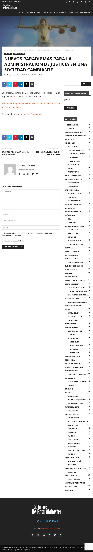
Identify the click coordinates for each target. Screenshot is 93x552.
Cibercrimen (73, 425)
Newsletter (84, 13)
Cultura (69, 248)
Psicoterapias (74, 479)
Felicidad (72, 197)
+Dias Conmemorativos (75, 136)
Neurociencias (71, 327)
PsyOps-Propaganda (74, 367)
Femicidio (72, 432)
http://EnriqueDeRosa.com (26, 169)
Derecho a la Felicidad (77, 302)
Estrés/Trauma (71, 259)
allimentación (74, 194)
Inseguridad (73, 396)
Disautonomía (76, 345)
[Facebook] (69, 2)
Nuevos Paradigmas (32, 114)
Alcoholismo (74, 165)
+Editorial (69, 139)
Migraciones (70, 324)
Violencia (69, 490)
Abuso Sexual (74, 418)
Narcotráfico (74, 439)
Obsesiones (73, 186)
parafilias (72, 385)
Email (67, 100)
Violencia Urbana (75, 403)
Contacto (72, 13)
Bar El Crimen (73, 313)
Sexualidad (70, 378)
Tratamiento (71, 476)
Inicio (21, 13)
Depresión (72, 237)
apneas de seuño (75, 461)
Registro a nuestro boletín (13, 241)
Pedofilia (72, 447)
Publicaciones (71, 371)
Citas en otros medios (77, 374)
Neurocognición (75, 331)
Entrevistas (73, 320)
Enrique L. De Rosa (13, 75)
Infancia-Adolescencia (75, 280)
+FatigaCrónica (74, 230)
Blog (38, 13)
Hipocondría (73, 183)
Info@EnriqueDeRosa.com (50, 528)
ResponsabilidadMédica (78, 295)
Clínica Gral (70, 215)
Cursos (71, 128)
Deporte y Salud (72, 251)
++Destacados (71, 125)
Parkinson (74, 353)
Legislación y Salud (76, 288)
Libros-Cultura (72, 298)
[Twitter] (85, 2)
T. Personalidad (72, 407)
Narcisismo (73, 411)
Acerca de (29, 13)
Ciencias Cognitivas (73, 204)
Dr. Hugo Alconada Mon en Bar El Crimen (15, 153)
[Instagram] (73, 2)
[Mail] (81, 2)
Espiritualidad (71, 255)
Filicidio (71, 436)
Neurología (73, 338)
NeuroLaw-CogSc (72, 356)
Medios (68, 309)
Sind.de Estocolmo (76, 450)
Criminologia (74, 429)
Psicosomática (74, 241)
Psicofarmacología (74, 363)
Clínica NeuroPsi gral (74, 226)
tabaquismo (73, 172)
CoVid (70, 219)
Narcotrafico (74, 443)
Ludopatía (75, 161)
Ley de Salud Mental (79, 291)
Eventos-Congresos (74, 266)
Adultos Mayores (73, 175)
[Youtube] (89, 2)
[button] (66, 2)
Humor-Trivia (71, 277)
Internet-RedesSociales (78, 400)
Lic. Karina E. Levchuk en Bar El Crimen (48, 153)
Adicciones (70, 143)
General (68, 273)
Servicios (46, 13)
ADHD (72, 335)
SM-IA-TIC (69, 389)
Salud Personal (75, 201)
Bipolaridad (73, 233)
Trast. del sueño (72, 458)
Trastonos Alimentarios (76, 468)
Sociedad (13, 50)
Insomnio (72, 465)
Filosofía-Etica (71, 269)
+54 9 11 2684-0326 (46, 520)
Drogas (71, 168)
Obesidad (72, 472)
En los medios (59, 13)
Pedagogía (70, 360)
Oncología (73, 222)
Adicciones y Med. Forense (79, 421)
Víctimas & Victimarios (75, 483)
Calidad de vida (72, 190)
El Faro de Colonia (76, 316)
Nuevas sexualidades (77, 382)
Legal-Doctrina (72, 284)
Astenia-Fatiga (76, 244)
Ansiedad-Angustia (73, 179)
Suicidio (71, 454)
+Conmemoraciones (74, 132)
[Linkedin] (77, 2)
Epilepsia (74, 349)
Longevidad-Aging (73, 306)
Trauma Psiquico (75, 262)
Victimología (71, 486)
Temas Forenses (19, 53)
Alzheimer (74, 342)
